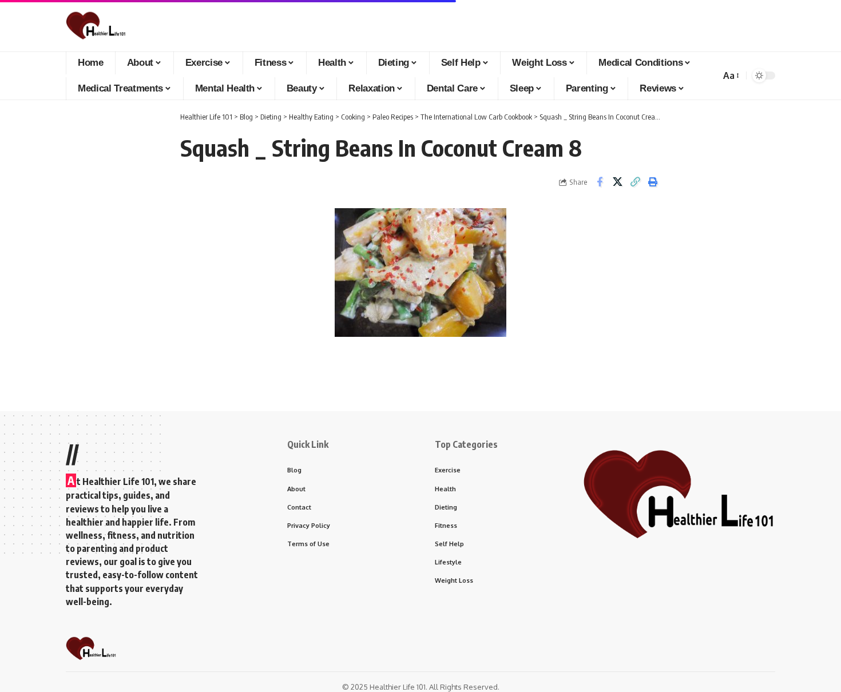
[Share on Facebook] (600, 182)
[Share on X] (617, 182)
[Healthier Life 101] (96, 26)
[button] (730, 75)
